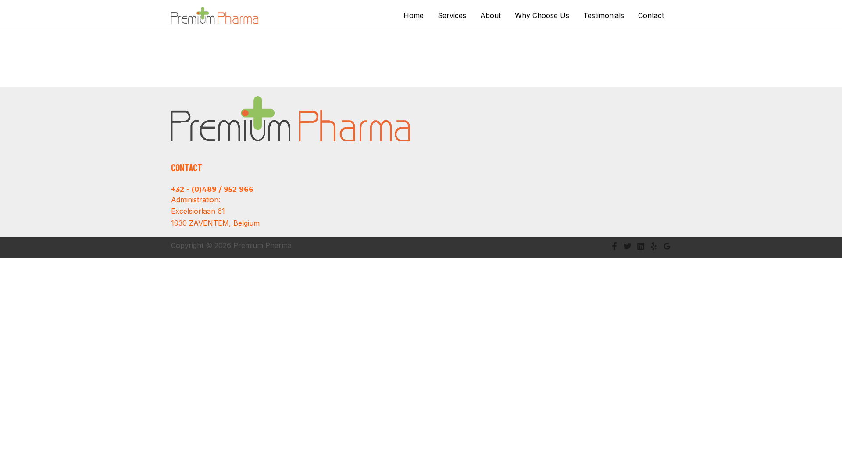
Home (413, 15)
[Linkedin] (641, 246)
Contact (651, 15)
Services (452, 15)
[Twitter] (628, 246)
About (490, 15)
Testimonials (603, 15)
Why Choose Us (542, 15)
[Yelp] (654, 246)
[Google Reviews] (667, 246)
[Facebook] (614, 246)
